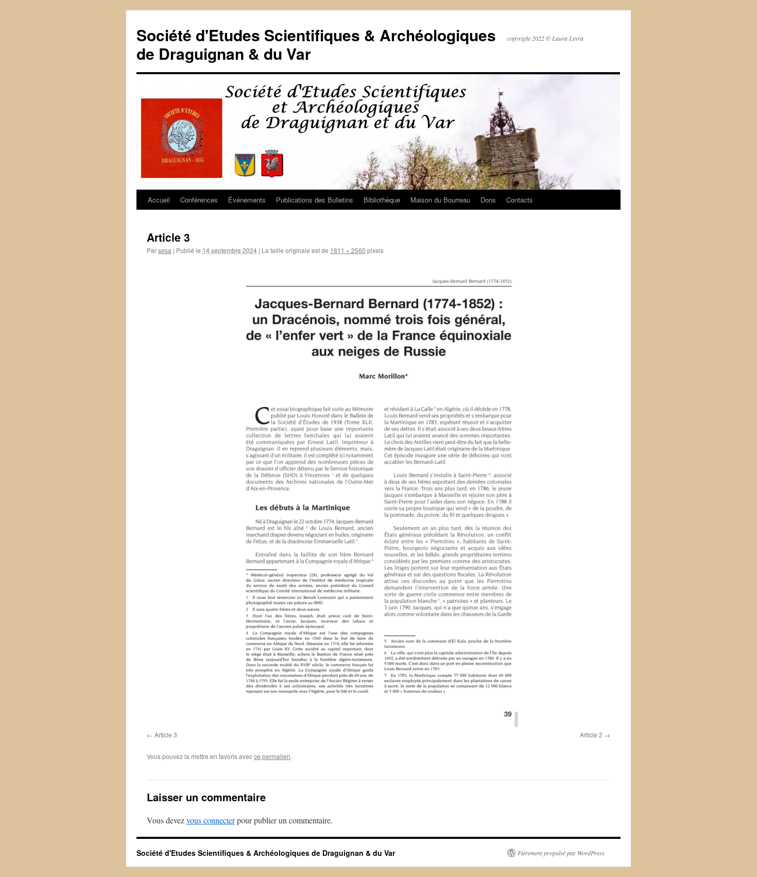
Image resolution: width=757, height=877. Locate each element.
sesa (164, 250)
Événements (247, 200)
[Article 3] (378, 495)
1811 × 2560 (348, 250)
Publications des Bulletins (314, 200)
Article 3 (165, 734)
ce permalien (272, 756)
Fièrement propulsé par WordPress (561, 853)
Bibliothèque (382, 200)
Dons (488, 200)
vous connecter (210, 820)
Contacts (519, 200)
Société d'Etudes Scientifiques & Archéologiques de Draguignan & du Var (316, 44)
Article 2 (591, 734)
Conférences (199, 200)
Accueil (159, 200)
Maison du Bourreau (440, 200)
